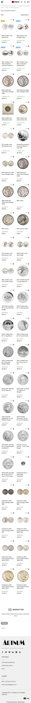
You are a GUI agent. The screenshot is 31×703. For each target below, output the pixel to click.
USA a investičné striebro (12, 7)
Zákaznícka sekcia (7, 665)
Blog (3, 668)
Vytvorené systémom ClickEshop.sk (15, 702)
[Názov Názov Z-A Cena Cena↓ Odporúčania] (24, 15)
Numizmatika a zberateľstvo (8, 6)
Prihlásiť (4, 623)
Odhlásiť (3, 628)
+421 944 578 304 (10, 681)
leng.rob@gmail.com (11, 684)
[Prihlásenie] (25, 2)
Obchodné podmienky (8, 662)
